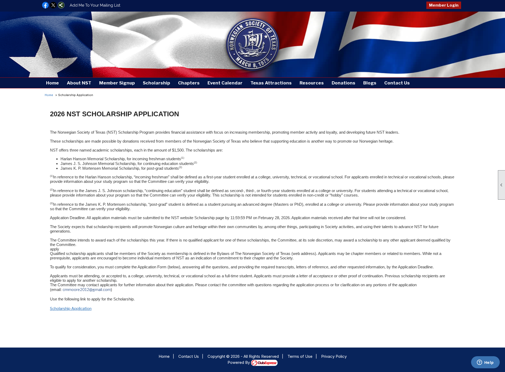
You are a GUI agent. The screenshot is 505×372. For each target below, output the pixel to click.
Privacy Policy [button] (334, 356)
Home (52, 83)
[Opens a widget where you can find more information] (485, 362)
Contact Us (397, 83)
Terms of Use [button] (299, 356)
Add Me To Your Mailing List (95, 5)
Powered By (239, 362)
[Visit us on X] (53, 5)
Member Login (443, 5)
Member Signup (117, 83)
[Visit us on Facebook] (45, 5)
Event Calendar (225, 83)
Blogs (369, 83)
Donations (343, 83)
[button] (79, 83)
